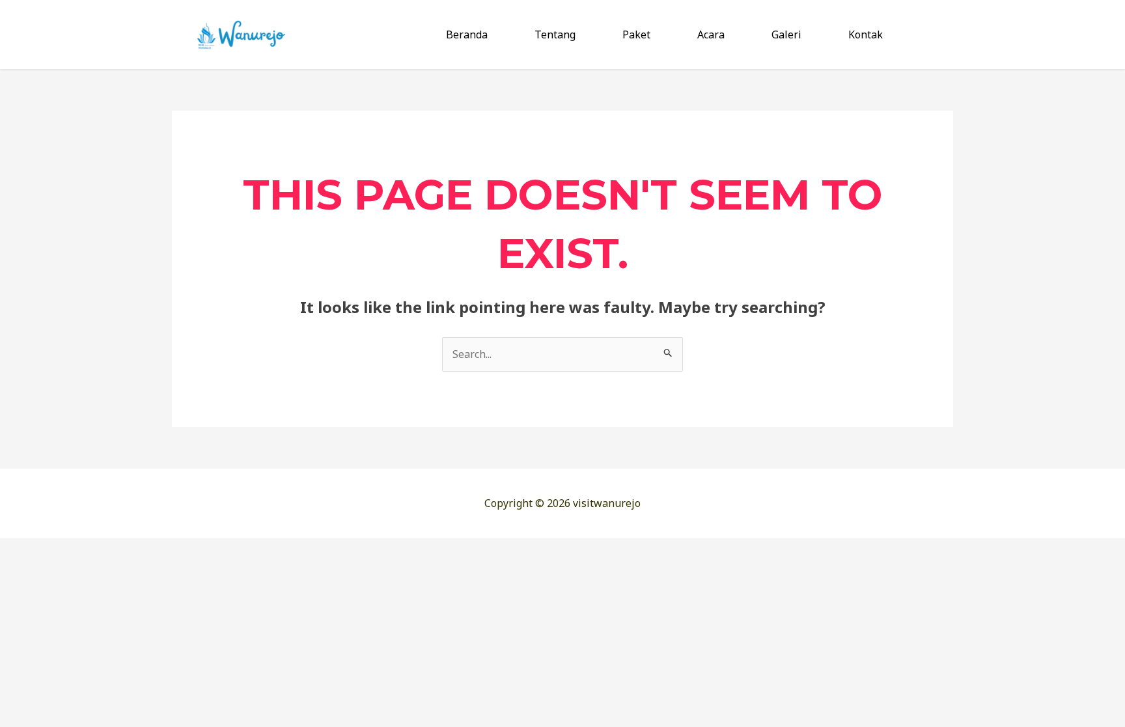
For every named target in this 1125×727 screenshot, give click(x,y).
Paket (636, 34)
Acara (711, 34)
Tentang (555, 34)
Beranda (467, 34)
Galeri (786, 34)
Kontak (865, 34)
